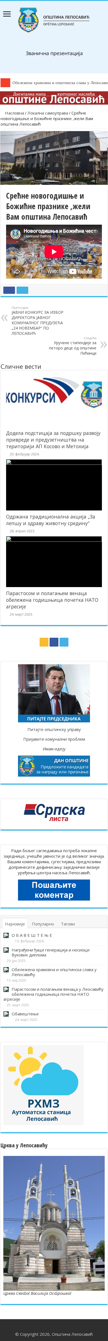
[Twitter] (64, 642)
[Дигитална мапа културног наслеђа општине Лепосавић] (54, 97)
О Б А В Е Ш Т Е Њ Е (32, 935)
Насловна (14, 113)
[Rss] (44, 642)
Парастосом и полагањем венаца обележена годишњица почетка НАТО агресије (52, 600)
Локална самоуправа (47, 113)
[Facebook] (54, 642)
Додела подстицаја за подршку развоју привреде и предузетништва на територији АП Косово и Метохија (53, 440)
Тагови (68, 924)
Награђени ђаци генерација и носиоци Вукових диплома (50, 952)
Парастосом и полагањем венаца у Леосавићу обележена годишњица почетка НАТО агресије (53, 994)
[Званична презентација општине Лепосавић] (54, 19)
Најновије (15, 924)
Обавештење (25, 1013)
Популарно (43, 924)
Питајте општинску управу (54, 729)
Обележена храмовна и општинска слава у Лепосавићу (54, 972)
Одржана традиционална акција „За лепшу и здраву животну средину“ (50, 519)
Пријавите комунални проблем (54, 739)
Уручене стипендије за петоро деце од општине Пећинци (72, 346)
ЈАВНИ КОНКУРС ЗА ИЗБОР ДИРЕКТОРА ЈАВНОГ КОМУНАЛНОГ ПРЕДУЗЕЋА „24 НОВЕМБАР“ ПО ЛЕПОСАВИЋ (37, 320)
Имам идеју (54, 748)
